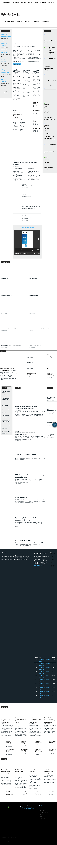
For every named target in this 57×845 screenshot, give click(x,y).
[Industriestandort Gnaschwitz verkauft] (46, 750)
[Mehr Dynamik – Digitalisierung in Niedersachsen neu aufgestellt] (19, 106)
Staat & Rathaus (16, 46)
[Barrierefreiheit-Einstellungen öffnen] (54, 425)
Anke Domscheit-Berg (25, 46)
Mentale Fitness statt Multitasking (35, 770)
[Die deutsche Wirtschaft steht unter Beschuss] (27, 151)
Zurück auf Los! (18, 44)
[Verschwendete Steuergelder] (52, 418)
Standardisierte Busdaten (35, 345)
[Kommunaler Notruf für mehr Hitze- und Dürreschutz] (42, 321)
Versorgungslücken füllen (6, 410)
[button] (54, 21)
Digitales (15, 110)
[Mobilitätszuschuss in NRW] (30, 111)
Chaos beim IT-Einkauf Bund (25, 454)
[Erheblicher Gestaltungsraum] (17, 187)
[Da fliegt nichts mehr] (23, 369)
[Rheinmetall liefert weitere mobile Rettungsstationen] (17, 750)
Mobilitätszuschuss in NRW (7, 295)
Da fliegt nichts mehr (31, 367)
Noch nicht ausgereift (34, 295)
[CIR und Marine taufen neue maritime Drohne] (17, 742)
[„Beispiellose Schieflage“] (52, 430)
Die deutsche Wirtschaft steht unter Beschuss (25, 163)
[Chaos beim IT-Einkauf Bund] (30, 447)
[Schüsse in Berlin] (17, 198)
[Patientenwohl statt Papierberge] (17, 792)
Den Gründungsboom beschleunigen (51, 410)
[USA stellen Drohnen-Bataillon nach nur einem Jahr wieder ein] (17, 208)
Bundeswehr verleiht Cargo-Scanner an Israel (16, 72)
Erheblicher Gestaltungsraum (29, 185)
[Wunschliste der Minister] (46, 792)
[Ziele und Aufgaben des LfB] (30, 128)
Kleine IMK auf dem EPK (6, 426)
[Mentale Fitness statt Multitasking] (35, 765)
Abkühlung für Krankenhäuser (19, 770)
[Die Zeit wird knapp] (30, 103)
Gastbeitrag (31, 773)
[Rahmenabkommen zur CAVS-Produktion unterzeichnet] (3, 750)
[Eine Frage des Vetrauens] (30, 533)
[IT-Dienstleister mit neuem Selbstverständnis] (30, 425)
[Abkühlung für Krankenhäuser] (21, 765)
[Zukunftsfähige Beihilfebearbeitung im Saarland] (15, 338)
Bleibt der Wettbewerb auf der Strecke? (6, 398)
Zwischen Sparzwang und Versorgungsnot (38, 793)
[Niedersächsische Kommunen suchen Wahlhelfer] (42, 305)
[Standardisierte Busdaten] (42, 338)
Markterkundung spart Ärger (6, 404)
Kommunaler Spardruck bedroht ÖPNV (10, 312)
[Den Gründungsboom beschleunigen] (52, 404)
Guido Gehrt (15, 119)
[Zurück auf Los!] (27, 35)
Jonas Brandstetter (4, 722)
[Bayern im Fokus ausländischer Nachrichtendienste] (42, 375)
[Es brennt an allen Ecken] (42, 362)
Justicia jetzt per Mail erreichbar (6, 420)
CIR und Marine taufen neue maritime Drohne (24, 742)
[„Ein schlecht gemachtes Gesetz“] (30, 119)
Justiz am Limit (5, 415)
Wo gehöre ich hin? (6, 431)
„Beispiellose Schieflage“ (50, 435)
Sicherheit (35, 130)
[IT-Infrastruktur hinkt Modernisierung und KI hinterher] (30, 468)
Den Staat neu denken (51, 397)
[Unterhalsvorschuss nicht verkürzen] (15, 321)
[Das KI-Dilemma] (30, 490)
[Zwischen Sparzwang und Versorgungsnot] (31, 792)
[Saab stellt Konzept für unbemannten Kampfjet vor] (17, 219)
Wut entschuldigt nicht (6, 392)
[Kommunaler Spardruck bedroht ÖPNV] (15, 305)
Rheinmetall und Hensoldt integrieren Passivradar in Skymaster (26, 73)
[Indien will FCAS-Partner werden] (46, 742)
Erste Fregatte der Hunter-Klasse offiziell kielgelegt (36, 72)
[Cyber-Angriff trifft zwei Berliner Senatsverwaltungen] (30, 511)
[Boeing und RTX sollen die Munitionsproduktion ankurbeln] (31, 750)
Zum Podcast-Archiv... (39, 565)
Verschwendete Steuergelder (51, 423)
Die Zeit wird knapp (33, 278)
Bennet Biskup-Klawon (4, 370)
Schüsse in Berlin (26, 196)
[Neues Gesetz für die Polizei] (42, 369)
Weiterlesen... (17, 64)
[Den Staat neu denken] (52, 392)
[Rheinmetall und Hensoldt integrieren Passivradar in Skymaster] (21, 713)
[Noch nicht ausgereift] (42, 288)
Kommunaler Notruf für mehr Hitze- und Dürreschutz (41, 328)
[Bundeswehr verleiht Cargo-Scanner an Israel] (7, 713)
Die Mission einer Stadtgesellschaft (48, 770)
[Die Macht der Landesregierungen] (31, 742)
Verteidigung (15, 69)
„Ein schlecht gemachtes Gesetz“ (36, 120)
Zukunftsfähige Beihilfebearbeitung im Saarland (12, 345)
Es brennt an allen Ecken (51, 360)
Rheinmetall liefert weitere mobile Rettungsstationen (24, 750)
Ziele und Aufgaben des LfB (7, 368)
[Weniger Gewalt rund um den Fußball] (23, 375)
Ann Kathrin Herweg (5, 773)
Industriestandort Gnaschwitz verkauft (52, 750)
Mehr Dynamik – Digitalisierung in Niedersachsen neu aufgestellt (26, 407)
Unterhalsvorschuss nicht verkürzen (9, 328)
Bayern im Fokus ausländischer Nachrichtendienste (50, 374)
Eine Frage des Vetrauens (24, 540)
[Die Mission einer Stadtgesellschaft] (50, 765)
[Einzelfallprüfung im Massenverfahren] (3, 792)
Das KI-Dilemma (21, 497)
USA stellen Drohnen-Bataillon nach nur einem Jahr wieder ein (49, 719)
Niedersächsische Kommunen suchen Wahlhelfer (40, 312)
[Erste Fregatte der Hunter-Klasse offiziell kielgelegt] (35, 713)
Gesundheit (35, 123)
